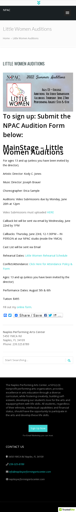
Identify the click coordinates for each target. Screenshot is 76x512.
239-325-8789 (16, 464)
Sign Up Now (38, 428)
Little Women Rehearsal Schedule (46, 255)
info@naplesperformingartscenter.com (30, 471)
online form (24, 307)
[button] (67, 13)
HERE (50, 212)
